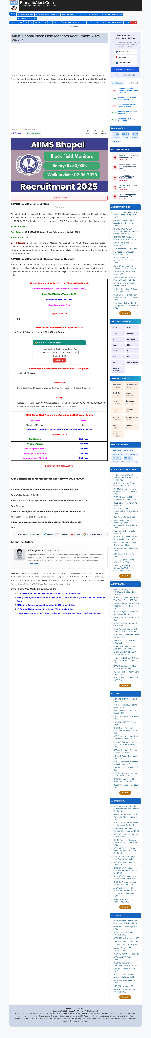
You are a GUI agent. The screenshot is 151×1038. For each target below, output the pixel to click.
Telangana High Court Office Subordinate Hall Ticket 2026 (126, 605)
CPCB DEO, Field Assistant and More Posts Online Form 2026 (126, 297)
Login (132, 75)
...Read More (33, 564)
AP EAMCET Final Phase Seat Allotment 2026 (127, 99)
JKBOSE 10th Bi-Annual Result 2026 (126, 120)
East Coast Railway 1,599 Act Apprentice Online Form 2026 (125, 305)
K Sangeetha (18, 133)
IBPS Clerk (116, 138)
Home (13, 14)
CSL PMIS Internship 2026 (125, 517)
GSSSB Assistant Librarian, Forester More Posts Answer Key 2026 (126, 808)
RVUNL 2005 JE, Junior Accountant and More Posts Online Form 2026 (125, 231)
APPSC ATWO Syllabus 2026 (126, 941)
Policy (68, 1008)
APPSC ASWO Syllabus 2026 (126, 945)
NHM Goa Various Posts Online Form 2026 (127, 106)
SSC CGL (116, 134)
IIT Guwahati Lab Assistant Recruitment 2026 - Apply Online (45, 609)
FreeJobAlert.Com (37, 2)
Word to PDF (117, 450)
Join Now (59, 360)
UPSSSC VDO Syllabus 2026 (126, 954)
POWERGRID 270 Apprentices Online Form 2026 (124, 260)
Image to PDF (133, 454)
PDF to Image (133, 462)
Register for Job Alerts (59, 466)
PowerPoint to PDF (119, 454)
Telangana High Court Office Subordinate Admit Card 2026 (126, 660)
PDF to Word (117, 458)
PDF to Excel (128, 458)
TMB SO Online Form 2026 (125, 248)
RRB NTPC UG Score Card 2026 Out (127, 113)
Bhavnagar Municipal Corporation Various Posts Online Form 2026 (125, 568)
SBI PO (125, 138)
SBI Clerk (134, 138)
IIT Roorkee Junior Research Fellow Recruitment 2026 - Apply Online (48, 593)
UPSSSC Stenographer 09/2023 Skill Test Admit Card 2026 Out (124, 591)
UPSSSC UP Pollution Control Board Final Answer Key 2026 (125, 870)
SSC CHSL (125, 134)
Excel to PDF (128, 450)
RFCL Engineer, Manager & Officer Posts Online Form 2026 (125, 214)
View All (125, 313)
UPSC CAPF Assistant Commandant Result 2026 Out (125, 730)
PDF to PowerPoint (119, 462)
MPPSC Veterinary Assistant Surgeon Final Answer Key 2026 (126, 816)
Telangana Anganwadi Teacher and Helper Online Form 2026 (128, 90)
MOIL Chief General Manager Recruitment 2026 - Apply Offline (46, 605)
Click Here (83, 448)
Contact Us (78, 1008)
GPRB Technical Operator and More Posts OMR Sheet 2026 (125, 842)
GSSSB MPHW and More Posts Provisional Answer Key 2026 (124, 850)
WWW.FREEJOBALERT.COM (59, 299)
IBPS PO (135, 134)
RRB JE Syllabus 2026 (123, 986)
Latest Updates (117, 83)
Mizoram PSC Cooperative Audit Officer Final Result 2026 (125, 744)
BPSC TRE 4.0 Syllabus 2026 (126, 938)
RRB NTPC (116, 141)
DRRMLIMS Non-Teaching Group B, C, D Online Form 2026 (125, 491)
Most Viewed (133, 83)
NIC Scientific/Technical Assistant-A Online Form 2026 (124, 223)
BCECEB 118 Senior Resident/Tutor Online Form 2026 (125, 511)
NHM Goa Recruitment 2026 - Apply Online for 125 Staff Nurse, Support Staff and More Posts (60, 613)
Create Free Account (125, 70)
